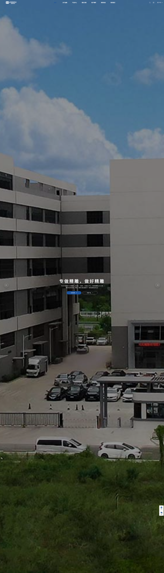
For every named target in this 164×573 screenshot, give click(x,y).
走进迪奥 (73, 293)
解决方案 (84, 2)
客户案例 (93, 2)
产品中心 (74, 2)
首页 (55, 2)
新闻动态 (103, 2)
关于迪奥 (65, 2)
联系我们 (113, 2)
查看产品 (89, 293)
